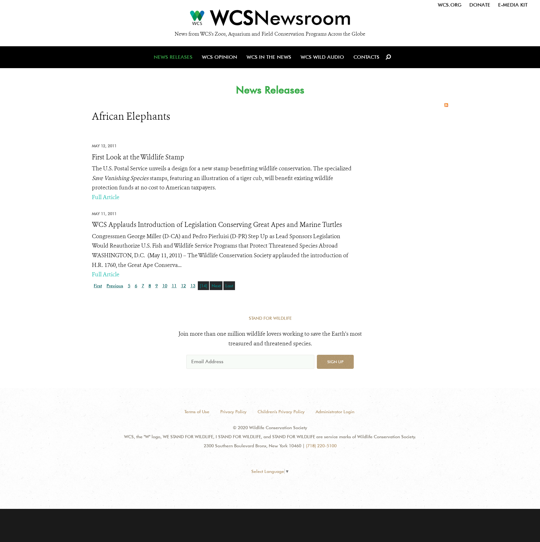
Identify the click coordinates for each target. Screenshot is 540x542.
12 (183, 285)
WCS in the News (269, 57)
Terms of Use (196, 411)
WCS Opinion (219, 57)
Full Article (105, 197)
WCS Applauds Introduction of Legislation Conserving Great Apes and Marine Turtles (217, 224)
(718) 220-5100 (321, 445)
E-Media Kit (513, 5)
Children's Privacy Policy (281, 411)
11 (174, 285)
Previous (115, 285)
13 (192, 285)
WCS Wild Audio (322, 57)
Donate (479, 5)
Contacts (366, 57)
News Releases (173, 57)
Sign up (335, 361)
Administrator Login (335, 411)
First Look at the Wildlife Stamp (138, 157)
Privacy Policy (233, 411)
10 (164, 285)
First (98, 285)
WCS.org (450, 5)
